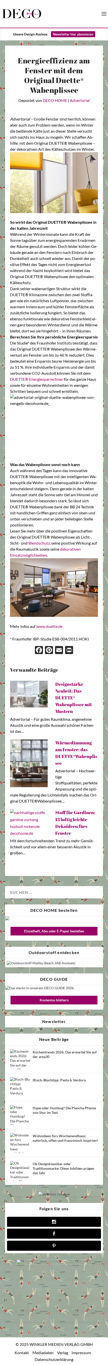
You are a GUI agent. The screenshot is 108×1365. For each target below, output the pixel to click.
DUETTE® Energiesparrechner (36, 379)
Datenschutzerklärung (54, 1359)
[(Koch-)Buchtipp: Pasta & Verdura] (20, 1087)
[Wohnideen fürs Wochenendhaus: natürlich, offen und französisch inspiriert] (20, 1143)
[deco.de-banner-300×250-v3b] (54, 1263)
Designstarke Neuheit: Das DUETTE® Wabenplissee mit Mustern (73, 697)
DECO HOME (55, 100)
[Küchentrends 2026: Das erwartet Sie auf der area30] (20, 1059)
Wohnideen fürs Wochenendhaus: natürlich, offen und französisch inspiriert (65, 1138)
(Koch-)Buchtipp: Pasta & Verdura (59, 1080)
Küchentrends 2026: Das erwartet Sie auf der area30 (65, 1054)
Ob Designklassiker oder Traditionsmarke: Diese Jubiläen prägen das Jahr (63, 1168)
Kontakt (22, 1352)
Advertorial (80, 100)
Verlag (62, 1352)
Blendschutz (39, 543)
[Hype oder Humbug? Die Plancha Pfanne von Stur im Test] (20, 1115)
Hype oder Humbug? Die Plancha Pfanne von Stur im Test (64, 1110)
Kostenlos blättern (54, 1000)
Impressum (81, 1352)
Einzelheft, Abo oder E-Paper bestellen (54, 931)
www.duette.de (49, 626)
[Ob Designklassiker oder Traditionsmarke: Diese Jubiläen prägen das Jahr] (20, 1171)
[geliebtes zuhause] (54, 1194)
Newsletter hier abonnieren (73, 34)
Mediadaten (42, 1352)
